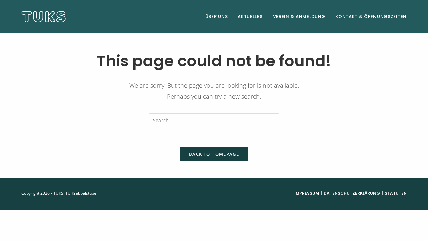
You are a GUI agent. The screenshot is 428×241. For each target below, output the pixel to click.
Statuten (396, 193)
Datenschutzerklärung (352, 193)
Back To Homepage (214, 154)
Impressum (306, 193)
